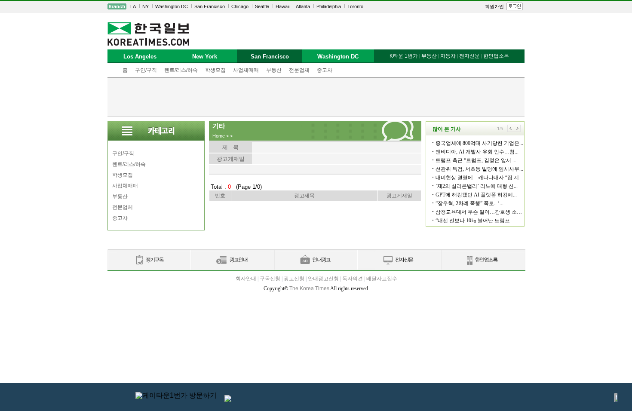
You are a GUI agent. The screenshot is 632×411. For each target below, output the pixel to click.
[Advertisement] (316, 97)
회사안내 (246, 279)
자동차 (448, 56)
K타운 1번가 (404, 56)
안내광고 (315, 260)
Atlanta (303, 6)
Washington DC (171, 6)
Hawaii (282, 6)
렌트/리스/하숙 (181, 70)
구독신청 (270, 279)
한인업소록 (496, 56)
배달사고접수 (381, 279)
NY (145, 6)
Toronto (355, 6)
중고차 (324, 70)
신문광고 (232, 260)
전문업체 (299, 70)
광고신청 (294, 279)
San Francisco (209, 6)
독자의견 (352, 279)
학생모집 (215, 70)
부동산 (274, 70)
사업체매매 (246, 70)
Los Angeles (139, 56)
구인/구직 (146, 70)
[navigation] (316, 6)
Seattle (262, 6)
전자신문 (469, 56)
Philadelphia (328, 6)
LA (133, 6)
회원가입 (494, 6)
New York (204, 56)
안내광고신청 (323, 279)
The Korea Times (309, 288)
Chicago (240, 6)
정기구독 (148, 260)
